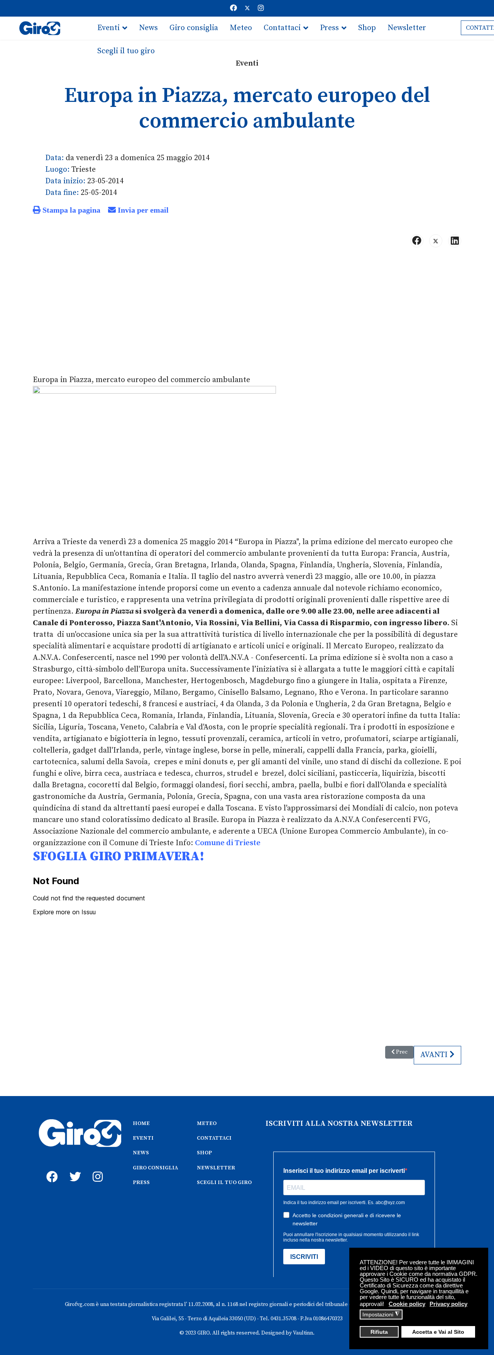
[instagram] (96, 1168)
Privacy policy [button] (448, 1304)
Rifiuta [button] (379, 1332)
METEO (207, 1123)
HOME (141, 1123)
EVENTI (143, 1138)
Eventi (108, 28)
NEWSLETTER (216, 1167)
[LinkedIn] (454, 240)
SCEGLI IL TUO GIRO (224, 1182)
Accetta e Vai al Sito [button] (438, 1332)
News (148, 28)
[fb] (50, 1168)
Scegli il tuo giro (126, 51)
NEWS (141, 1152)
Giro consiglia (193, 28)
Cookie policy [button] (407, 1304)
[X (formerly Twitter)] (435, 240)
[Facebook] (233, 8)
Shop (367, 28)
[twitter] (73, 1168)
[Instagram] (261, 8)
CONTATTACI (214, 1138)
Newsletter (406, 28)
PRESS (141, 1182)
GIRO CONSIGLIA (155, 1167)
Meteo (241, 28)
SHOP (204, 1152)
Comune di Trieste (228, 843)
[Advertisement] (247, 314)
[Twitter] (247, 8)
